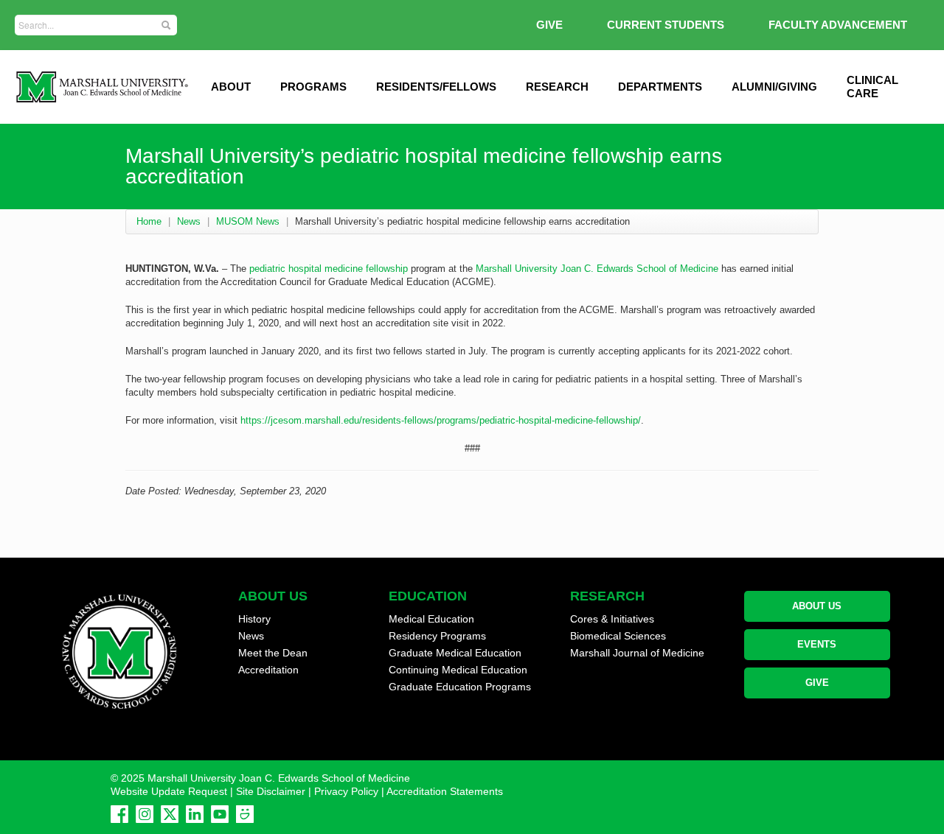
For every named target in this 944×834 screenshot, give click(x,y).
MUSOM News (248, 221)
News (189, 221)
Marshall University (517, 268)
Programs (313, 86)
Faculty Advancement (837, 24)
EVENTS (816, 644)
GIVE (549, 24)
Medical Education (431, 619)
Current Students (665, 24)
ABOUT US (816, 606)
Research (557, 86)
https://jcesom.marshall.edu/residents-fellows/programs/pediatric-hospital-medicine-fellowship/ (440, 420)
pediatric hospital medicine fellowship (328, 268)
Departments (660, 86)
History (254, 619)
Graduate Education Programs (460, 687)
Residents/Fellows (436, 86)
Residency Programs (437, 636)
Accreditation (268, 670)
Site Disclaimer (270, 791)
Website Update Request (169, 791)
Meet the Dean (273, 653)
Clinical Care (872, 86)
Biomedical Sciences (618, 636)
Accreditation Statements (444, 791)
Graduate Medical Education (455, 653)
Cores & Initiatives (612, 619)
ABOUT (231, 86)
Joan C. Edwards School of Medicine (639, 268)
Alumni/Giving (774, 86)
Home (149, 221)
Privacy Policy (346, 791)
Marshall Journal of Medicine (637, 653)
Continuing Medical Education (458, 670)
